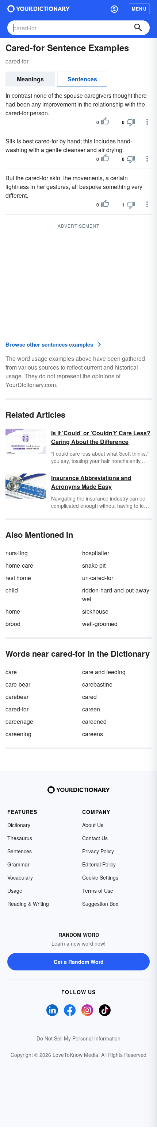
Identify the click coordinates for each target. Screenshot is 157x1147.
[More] (147, 121)
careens (92, 734)
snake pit (94, 565)
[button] (114, 8)
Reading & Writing (28, 903)
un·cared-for (97, 578)
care (11, 672)
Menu (139, 8)
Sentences (82, 79)
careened (94, 721)
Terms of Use (97, 890)
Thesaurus (19, 838)
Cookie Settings (100, 877)
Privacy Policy (98, 851)
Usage (14, 890)
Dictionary (18, 825)
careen (91, 709)
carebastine (97, 684)
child (11, 590)
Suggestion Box (100, 903)
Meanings (30, 79)
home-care (19, 565)
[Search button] (138, 27)
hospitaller (95, 553)
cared (89, 696)
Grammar (18, 864)
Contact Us (95, 838)
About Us (92, 825)
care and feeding (104, 672)
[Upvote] (105, 122)
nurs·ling (16, 553)
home (12, 611)
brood (12, 623)
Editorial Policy (99, 864)
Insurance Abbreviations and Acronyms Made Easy (91, 482)
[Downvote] (130, 122)
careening (18, 734)
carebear (16, 696)
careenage (19, 721)
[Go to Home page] (38, 8)
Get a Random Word (79, 961)
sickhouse (95, 611)
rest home (18, 578)
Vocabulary (20, 877)
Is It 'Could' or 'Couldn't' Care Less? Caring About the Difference (100, 437)
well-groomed (100, 623)
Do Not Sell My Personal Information (78, 1038)
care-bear (17, 684)
